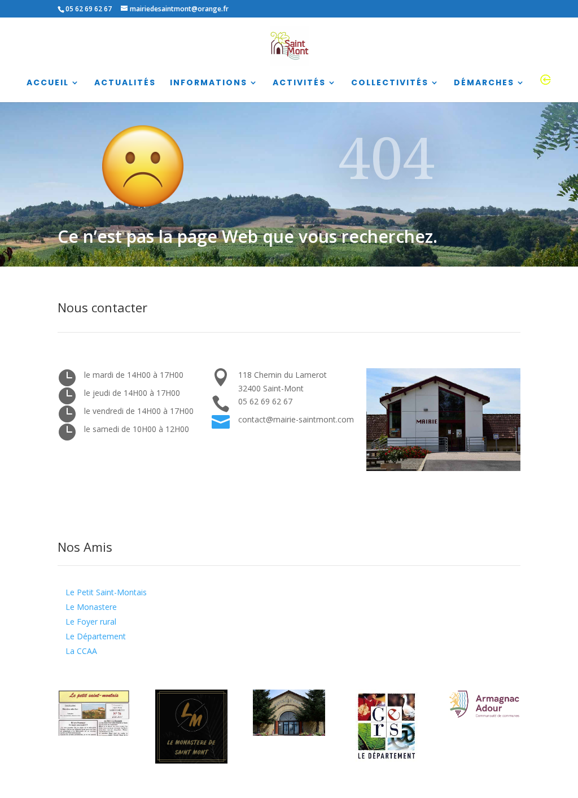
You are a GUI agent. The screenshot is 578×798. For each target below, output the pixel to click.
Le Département (95, 636)
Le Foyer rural (90, 621)
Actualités (125, 83)
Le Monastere (91, 606)
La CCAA (81, 651)
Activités (299, 83)
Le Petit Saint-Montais (106, 592)
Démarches (484, 83)
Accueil (48, 83)
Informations (208, 83)
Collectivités (389, 83)
